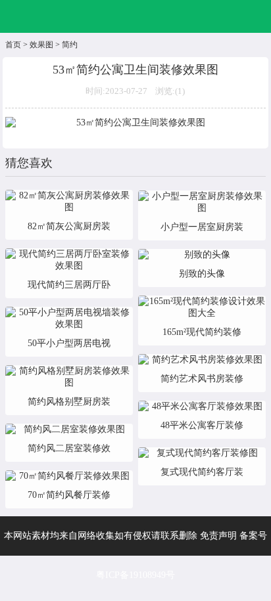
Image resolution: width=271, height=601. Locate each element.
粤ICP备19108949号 (135, 575)
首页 (13, 44)
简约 (70, 44)
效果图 (41, 44)
